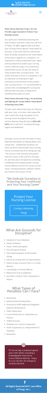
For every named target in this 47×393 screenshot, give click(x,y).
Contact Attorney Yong (23, 210)
